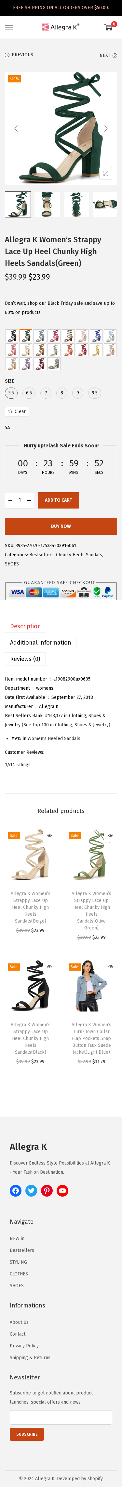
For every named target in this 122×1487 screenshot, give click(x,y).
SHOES (12, 564)
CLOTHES (19, 1274)
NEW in (17, 1238)
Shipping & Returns (30, 1357)
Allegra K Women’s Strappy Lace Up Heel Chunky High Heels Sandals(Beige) (30, 907)
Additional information (40, 642)
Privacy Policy (24, 1346)
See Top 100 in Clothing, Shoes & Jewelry (66, 725)
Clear (20, 411)
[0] (108, 27)
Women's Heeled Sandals (54, 738)
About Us (19, 1322)
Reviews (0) (25, 659)
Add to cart (58, 500)
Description (25, 626)
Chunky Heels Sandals (79, 555)
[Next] (106, 128)
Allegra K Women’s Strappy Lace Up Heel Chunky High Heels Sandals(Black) (30, 1038)
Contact (17, 1334)
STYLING (18, 1262)
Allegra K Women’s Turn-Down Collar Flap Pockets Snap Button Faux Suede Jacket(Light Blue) (91, 1038)
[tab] (61, 626)
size (9, 381)
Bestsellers (41, 555)
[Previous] (16, 128)
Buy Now (61, 526)
